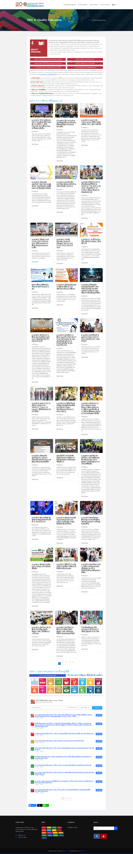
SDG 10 (49, 832)
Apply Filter (97, 707)
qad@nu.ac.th (21, 835)
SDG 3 (54, 827)
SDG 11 (55, 832)
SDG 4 (59, 827)
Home (89, 20)
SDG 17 (44, 838)
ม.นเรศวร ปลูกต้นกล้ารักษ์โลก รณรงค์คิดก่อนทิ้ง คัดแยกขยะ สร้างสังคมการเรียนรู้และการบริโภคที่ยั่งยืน (90, 460)
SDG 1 (44, 827)
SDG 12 (60, 832)
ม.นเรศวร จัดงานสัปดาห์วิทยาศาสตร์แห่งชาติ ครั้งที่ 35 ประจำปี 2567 (41, 519)
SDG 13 (44, 835)
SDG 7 (54, 830)
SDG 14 (50, 835)
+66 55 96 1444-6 (22, 837)
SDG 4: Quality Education (99, 20)
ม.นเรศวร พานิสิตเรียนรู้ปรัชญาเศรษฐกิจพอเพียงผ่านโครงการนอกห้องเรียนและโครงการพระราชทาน (66, 407)
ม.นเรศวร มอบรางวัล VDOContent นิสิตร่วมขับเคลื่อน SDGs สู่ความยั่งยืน (91, 122)
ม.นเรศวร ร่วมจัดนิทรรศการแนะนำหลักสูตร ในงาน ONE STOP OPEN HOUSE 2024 (65, 243)
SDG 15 (55, 835)
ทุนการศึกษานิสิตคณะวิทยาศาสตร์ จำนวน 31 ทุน (40, 287)
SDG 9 (44, 832)
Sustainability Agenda (69, 4)
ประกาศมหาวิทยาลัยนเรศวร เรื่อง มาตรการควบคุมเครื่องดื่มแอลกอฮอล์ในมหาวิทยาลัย (63, 765)
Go (116, 828)
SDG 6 (49, 830)
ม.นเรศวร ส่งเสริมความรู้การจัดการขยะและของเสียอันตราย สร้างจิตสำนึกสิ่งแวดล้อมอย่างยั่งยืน (90, 568)
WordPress (66, 851)
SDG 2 (49, 827)
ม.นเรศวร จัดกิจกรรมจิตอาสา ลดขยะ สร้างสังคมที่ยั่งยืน (41, 566)
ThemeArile (82, 851)
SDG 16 (61, 835)
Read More (34, 144)
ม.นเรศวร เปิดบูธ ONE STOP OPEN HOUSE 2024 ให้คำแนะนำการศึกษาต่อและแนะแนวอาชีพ (40, 243)
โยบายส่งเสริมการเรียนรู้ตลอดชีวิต (47, 74)
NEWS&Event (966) (72, 827)
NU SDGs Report (82, 4)
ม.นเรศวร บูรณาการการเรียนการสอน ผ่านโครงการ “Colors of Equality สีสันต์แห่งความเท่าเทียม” (41, 407)
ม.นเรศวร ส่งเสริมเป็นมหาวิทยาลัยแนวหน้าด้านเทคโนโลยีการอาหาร (66, 184)
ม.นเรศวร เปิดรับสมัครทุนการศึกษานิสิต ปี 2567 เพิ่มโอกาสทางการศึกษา (66, 287)
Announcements (105, 4)
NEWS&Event (35, 131)
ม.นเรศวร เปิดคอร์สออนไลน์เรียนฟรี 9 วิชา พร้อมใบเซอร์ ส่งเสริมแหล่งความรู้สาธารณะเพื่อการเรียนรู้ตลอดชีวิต (90, 289)
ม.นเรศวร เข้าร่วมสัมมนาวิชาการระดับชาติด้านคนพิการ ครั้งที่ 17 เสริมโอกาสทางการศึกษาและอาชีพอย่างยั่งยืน (41, 124)
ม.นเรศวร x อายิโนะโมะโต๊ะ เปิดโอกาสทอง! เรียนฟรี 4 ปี (91, 241)
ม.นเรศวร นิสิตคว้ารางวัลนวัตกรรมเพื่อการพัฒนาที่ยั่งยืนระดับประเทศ (66, 566)
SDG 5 (44, 830)
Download (99, 715)
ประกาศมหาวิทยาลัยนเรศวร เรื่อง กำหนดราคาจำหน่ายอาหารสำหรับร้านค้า (59, 740)
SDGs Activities (94, 4)
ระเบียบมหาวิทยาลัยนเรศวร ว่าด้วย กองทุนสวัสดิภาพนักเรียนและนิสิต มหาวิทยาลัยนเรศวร (64, 733)
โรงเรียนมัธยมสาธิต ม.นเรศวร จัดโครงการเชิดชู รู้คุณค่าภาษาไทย (90, 629)
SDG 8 (59, 830)
